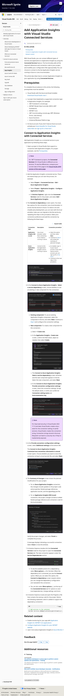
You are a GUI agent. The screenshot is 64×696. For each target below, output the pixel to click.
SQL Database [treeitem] (8, 85)
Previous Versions (16, 692)
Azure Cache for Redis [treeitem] (11, 73)
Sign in (60, 14)
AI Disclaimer (5, 692)
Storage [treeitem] (7, 88)
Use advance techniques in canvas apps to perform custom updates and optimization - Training (41, 659)
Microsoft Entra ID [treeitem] (10, 67)
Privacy (38, 692)
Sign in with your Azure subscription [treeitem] (9, 99)
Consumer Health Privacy (50, 692)
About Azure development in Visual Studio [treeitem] (13, 43)
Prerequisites (29, 50)
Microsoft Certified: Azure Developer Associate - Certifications (42, 669)
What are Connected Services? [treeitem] (10, 55)
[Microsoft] (3, 15)
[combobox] (11, 26)
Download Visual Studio (54, 19)
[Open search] (55, 14)
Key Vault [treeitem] (7, 79)
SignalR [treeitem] (7, 82)
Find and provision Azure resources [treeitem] (12, 63)
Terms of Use (5, 695)
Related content (30, 54)
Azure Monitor (58, 630)
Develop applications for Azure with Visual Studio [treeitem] (11, 35)
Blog (24, 692)
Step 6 (59, 237)
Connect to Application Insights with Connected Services (41, 52)
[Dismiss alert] (60, 3)
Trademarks (14, 695)
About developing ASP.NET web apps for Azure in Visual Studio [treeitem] (13, 49)
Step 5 (32, 322)
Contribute (31, 692)
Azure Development (34, 25)
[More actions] (61, 25)
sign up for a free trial (44, 128)
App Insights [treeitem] (8, 70)
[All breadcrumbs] (25, 25)
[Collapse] (20, 23)
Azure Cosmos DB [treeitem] (9, 76)
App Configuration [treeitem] (10, 91)
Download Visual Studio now (36, 95)
